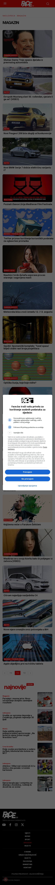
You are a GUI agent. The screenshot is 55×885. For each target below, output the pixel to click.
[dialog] (27, 442)
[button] (27, 433)
